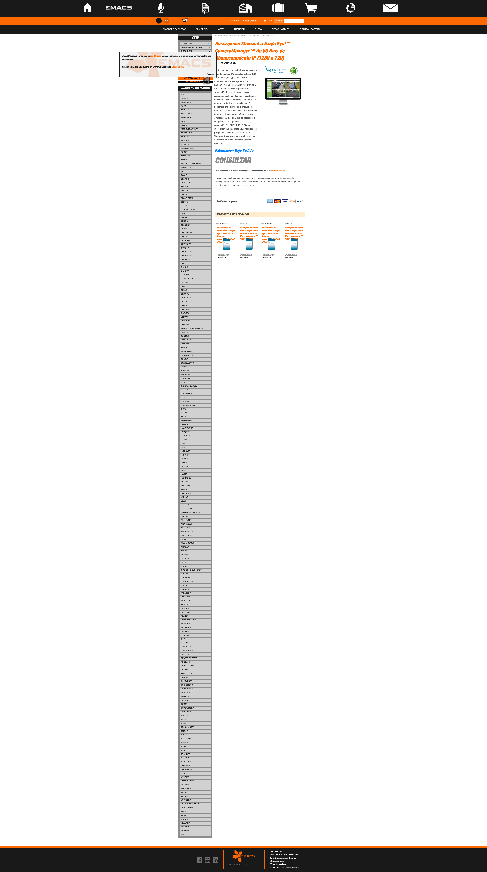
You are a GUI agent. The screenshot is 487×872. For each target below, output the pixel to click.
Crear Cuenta (178, 67)
